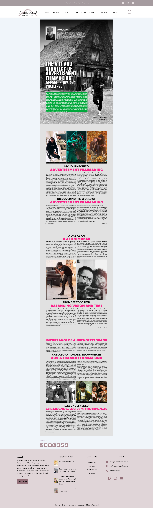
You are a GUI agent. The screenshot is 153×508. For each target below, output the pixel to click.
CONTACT (115, 12)
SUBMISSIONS (103, 12)
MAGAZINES (57, 12)
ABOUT (47, 12)
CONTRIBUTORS (80, 12)
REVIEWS (92, 12)
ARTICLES (68, 12)
